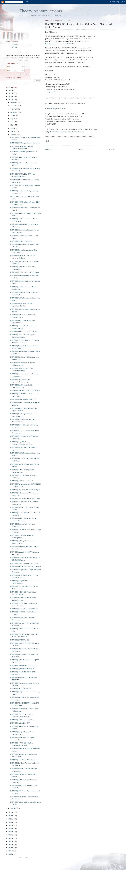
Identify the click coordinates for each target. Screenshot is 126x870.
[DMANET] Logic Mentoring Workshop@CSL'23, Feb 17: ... (21, 443)
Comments (12, 71)
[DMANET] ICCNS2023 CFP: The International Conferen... (21, 744)
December (13, 102)
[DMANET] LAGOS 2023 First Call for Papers (25, 490)
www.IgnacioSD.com (52, 92)
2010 (10, 851)
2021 (10, 816)
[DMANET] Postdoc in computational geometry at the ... (22, 470)
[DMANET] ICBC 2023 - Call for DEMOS (24, 609)
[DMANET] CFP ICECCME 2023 (21, 241)
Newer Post (49, 149)
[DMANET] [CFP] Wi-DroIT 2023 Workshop (24, 272)
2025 (10, 93)
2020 (10, 819)
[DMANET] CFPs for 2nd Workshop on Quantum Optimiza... (23, 327)
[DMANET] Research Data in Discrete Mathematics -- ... (22, 363)
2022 (10, 812)
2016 (10, 832)
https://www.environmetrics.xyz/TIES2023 (59, 44)
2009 (10, 854)
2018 (10, 825)
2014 (10, 838)
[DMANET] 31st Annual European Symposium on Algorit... (21, 147)
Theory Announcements (40, 11)
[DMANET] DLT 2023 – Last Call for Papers (24, 563)
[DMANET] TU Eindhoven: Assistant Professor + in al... (22, 420)
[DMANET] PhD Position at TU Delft (22, 720)
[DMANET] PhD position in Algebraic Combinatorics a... (22, 618)
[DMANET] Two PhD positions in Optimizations (21, 415)
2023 (10, 100)
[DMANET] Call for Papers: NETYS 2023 (23, 665)
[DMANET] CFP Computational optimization (25, 143)
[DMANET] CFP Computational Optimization (25, 498)
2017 (10, 828)
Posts (11, 67)
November (14, 106)
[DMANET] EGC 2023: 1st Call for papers (24, 760)
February (13, 134)
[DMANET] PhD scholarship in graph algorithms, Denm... (22, 336)
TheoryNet (14, 45)
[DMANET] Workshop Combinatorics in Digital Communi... (23, 409)
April (12, 128)
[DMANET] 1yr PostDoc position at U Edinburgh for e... (22, 536)
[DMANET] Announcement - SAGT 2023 (23, 399)
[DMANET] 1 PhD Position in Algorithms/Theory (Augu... (20, 380)
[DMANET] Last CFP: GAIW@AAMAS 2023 (25, 390)
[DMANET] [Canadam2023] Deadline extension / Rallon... (22, 256)
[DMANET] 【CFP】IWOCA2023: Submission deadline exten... (21, 715)
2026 (10, 90)
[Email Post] (47, 141)
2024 (10, 96)
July (12, 118)
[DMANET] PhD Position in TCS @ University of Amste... (22, 369)
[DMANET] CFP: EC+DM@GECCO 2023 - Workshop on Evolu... (24, 341)
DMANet (14, 47)
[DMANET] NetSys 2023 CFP (20, 723)
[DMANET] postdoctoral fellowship (22, 481)
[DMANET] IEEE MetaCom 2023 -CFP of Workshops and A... (24, 587)
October (13, 109)
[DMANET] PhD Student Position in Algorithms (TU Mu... (22, 304)
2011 (10, 848)
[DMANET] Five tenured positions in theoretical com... (22, 738)
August (13, 115)
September (14, 112)
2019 (10, 822)
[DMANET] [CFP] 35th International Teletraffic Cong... (22, 733)
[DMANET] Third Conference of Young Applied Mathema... (23, 519)
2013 (10, 841)
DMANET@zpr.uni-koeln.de (56, 108)
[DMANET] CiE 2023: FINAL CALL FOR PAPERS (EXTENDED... (24, 635)
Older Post (112, 149)
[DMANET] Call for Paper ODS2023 (22, 669)
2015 (10, 835)
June (12, 122)
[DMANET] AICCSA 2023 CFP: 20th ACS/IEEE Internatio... (22, 175)
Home (81, 149)
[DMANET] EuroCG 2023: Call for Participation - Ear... (21, 386)
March (12, 131)
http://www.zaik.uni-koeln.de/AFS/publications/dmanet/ (65, 132)
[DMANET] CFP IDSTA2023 (19, 640)
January (13, 808)
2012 (10, 844)
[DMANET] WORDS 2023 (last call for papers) (25, 566)
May (12, 125)
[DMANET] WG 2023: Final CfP (20, 688)
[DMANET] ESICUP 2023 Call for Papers (23, 331)
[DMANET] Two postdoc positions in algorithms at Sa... (22, 321)
